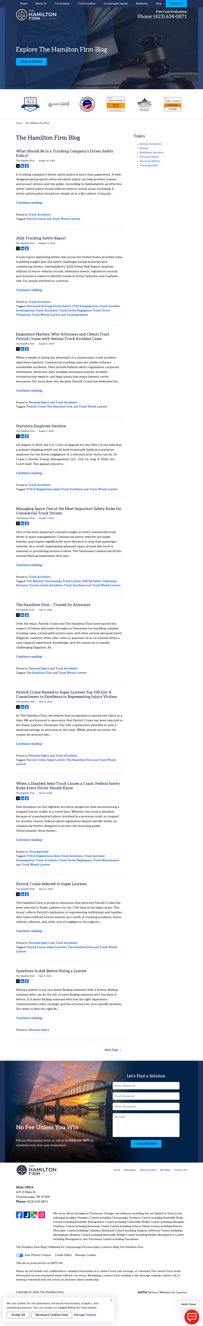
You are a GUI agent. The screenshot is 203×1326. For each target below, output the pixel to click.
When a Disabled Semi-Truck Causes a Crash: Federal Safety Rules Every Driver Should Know (68, 786)
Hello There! (188, 1304)
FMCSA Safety (92, 581)
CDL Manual (34, 581)
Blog (158, 3)
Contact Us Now (31, 61)
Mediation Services (151, 152)
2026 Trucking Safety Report (41, 238)
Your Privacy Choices (38, 1255)
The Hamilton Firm (60, 406)
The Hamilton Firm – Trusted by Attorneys (53, 605)
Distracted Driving (39, 306)
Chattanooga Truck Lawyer (62, 581)
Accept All (18, 1314)
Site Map (165, 1170)
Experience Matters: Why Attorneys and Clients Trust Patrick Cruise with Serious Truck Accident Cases (62, 336)
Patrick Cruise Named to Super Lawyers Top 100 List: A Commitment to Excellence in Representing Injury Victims (66, 694)
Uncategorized (38, 851)
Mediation (142, 3)
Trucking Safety (77, 314)
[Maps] (34, 1214)
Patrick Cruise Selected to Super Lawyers (51, 884)
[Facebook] (19, 1214)
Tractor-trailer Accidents (46, 585)
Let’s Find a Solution (146, 1076)
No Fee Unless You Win (47, 1127)
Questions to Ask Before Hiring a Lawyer (51, 971)
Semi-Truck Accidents (68, 489)
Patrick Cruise (36, 219)
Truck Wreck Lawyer (66, 219)
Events (144, 148)
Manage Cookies (85, 1255)
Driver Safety (62, 306)
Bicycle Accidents (151, 144)
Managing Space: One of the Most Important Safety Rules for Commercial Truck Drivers (68, 511)
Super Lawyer (56, 760)
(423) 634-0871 (170, 16)
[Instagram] (41, 1214)
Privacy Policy (148, 1170)
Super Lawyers (57, 947)
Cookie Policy (63, 1255)
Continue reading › (29, 203)
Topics (139, 136)
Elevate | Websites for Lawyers (162, 1292)
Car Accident (62, 3)
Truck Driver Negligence (75, 310)
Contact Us (176, 3)
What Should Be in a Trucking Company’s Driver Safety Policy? (64, 153)
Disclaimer (130, 1170)
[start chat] (191, 1317)
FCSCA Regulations (85, 306)
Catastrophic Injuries (116, 3)
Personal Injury (39, 402)
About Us (41, 3)
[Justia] (26, 1214)
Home (23, 3)
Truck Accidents (40, 214)
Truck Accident (87, 3)
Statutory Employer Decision (41, 426)
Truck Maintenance (106, 860)
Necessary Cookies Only (52, 1314)
